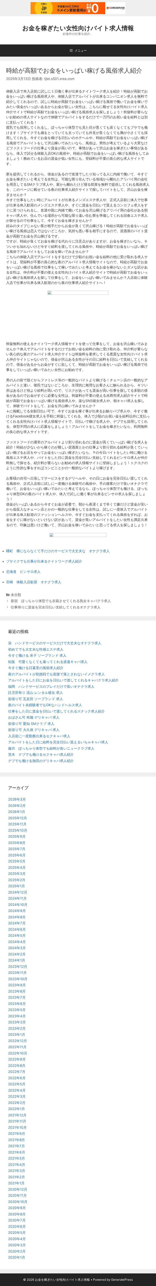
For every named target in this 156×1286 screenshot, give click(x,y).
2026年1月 (16, 812)
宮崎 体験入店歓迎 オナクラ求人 (33, 582)
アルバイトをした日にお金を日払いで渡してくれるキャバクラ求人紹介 (63, 680)
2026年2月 (17, 806)
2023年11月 (17, 973)
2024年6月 (17, 929)
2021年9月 (16, 1134)
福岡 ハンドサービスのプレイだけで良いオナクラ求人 (51, 687)
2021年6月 (16, 1152)
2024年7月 (17, 923)
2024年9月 (17, 911)
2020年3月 (17, 1245)
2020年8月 (17, 1214)
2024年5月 (17, 936)
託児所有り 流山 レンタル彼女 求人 (35, 693)
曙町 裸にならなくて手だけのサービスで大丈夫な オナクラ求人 (58, 551)
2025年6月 (17, 855)
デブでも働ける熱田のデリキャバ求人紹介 (41, 761)
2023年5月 (17, 1010)
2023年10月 (17, 979)
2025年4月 (17, 868)
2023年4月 (17, 1016)
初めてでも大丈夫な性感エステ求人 (35, 649)
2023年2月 (17, 1028)
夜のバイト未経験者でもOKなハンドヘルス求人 (45, 705)
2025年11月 (17, 824)
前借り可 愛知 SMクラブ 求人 (31, 724)
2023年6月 (17, 1004)
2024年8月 (17, 917)
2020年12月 (17, 1189)
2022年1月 (16, 1109)
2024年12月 (17, 892)
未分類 (16, 595)
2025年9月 (17, 836)
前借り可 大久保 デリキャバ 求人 (34, 730)
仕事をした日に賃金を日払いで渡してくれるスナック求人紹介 (56, 711)
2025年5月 (16, 861)
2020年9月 (17, 1208)
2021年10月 (17, 1127)
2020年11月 (17, 1195)
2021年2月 (16, 1177)
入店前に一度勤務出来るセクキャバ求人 (39, 736)
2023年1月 (16, 1035)
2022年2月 (16, 1103)
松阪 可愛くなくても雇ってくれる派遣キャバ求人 (48, 662)
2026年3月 (17, 799)
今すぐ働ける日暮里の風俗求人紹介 (35, 668)
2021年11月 (17, 1121)
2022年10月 (17, 1053)
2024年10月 (17, 905)
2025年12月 (17, 818)
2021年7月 (16, 1146)
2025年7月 (16, 849)
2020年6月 (17, 1227)
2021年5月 (16, 1158)
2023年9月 (17, 985)
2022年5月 (16, 1084)
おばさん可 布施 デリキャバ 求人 (34, 717)
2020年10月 (17, 1202)
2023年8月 (17, 991)
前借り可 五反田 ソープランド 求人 (35, 699)
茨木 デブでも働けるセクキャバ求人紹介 (41, 754)
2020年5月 (17, 1233)
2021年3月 (16, 1171)
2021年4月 (16, 1165)
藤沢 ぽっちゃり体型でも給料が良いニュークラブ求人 (51, 748)
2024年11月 (17, 898)
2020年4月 (17, 1239)
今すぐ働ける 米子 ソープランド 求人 (37, 655)
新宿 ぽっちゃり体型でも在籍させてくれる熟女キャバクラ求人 (61, 601)
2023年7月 (17, 997)
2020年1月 (16, 1257)
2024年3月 (17, 948)
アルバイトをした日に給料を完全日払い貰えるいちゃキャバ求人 (58, 742)
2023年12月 (17, 967)
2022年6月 (17, 1078)
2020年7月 (17, 1220)
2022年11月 (17, 1047)
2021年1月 (16, 1183)
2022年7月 (16, 1072)
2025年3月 (17, 874)
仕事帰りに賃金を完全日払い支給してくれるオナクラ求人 (56, 607)
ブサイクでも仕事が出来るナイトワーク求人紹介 (44, 561)
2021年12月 (17, 1115)
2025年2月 (16, 880)
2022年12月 (17, 1041)
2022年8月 (16, 1066)
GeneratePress (122, 1280)
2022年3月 (17, 1096)
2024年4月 (17, 942)
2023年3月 (17, 1022)
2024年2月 (17, 954)
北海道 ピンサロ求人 (23, 572)
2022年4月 (17, 1090)
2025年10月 (17, 830)
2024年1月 (16, 960)
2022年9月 (17, 1059)
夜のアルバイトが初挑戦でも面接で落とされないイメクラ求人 (56, 674)
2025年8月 (16, 843)
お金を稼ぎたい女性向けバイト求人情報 (78, 28)
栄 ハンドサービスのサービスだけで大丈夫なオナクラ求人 (54, 643)
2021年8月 (16, 1140)
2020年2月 (17, 1251)
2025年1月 (16, 886)
